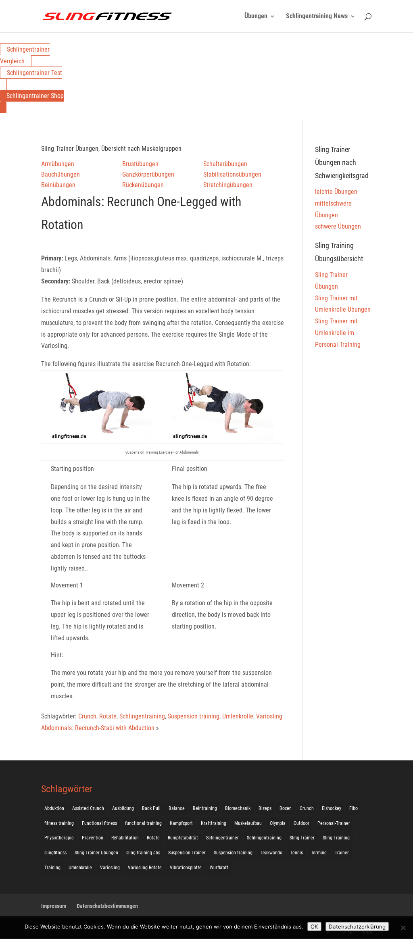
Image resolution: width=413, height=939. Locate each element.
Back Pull (151, 808)
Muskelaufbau (248, 823)
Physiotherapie (59, 838)
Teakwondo (271, 853)
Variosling (269, 716)
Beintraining (205, 808)
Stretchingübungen (227, 185)
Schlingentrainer (222, 838)
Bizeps (265, 808)
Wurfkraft (219, 867)
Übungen (255, 16)
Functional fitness (99, 823)
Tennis (296, 853)
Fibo (353, 808)
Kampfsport (181, 823)
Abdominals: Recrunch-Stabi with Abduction (97, 728)
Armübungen (57, 164)
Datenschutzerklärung (357, 926)
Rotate (108, 716)
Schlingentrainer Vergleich (25, 55)
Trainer (342, 853)
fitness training (59, 823)
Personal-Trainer (333, 823)
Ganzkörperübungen (148, 174)
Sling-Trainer (302, 838)
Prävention (92, 838)
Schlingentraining (142, 716)
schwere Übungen (338, 226)
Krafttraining (213, 823)
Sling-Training (336, 838)
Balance (177, 808)
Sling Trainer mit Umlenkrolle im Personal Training (338, 332)
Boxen (286, 808)
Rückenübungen (143, 185)
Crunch (87, 716)
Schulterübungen (225, 164)
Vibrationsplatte (186, 867)
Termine (319, 853)
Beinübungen (58, 185)
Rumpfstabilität (183, 838)
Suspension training (193, 716)
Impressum (53, 906)
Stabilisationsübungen (232, 174)
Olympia (278, 823)
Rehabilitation (125, 838)
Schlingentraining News (317, 16)
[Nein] (403, 928)
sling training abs (143, 853)
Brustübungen (140, 164)
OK (314, 926)
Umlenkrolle (237, 716)
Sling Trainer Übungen (96, 853)
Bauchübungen (60, 174)
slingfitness (55, 853)
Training (52, 867)
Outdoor (301, 823)
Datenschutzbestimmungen (107, 906)
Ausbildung (123, 808)
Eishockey (331, 808)
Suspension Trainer (187, 853)
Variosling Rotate (145, 867)
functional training (143, 823)
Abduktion (54, 808)
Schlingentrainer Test (34, 73)
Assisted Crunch (88, 808)
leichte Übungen (336, 192)
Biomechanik (237, 808)
